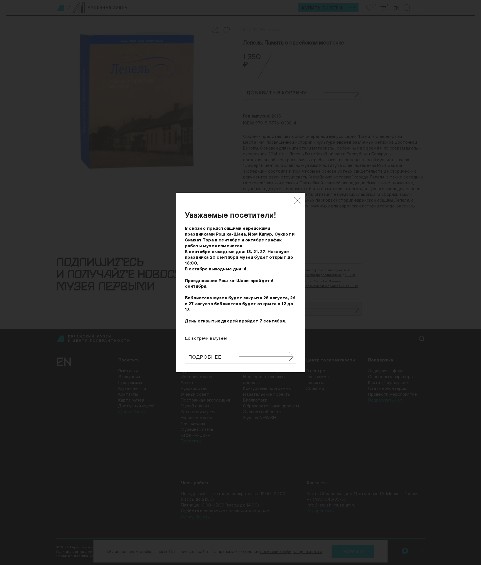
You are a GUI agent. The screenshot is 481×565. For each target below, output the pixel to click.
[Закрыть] (297, 200)
